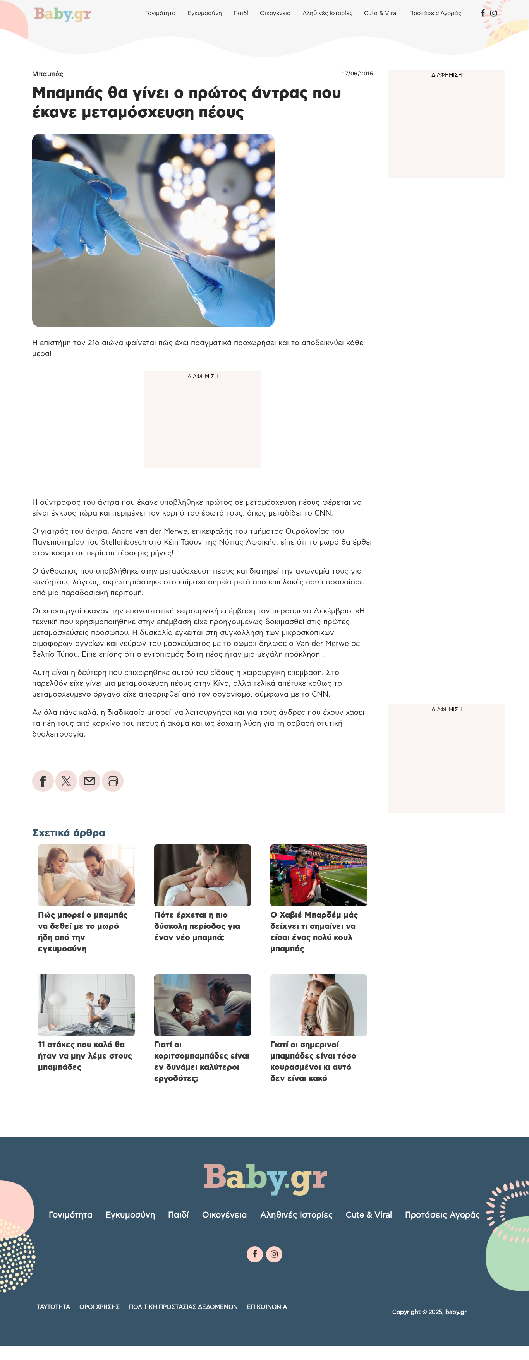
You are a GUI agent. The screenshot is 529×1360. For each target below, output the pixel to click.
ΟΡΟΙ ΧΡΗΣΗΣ (99, 1307)
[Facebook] (483, 13)
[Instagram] (493, 13)
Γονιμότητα (160, 13)
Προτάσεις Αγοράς (435, 13)
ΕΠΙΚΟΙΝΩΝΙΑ (267, 1307)
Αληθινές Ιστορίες (327, 13)
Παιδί (241, 13)
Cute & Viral (381, 13)
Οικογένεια (275, 13)
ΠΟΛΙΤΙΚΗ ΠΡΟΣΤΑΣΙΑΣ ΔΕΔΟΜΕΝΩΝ (183, 1307)
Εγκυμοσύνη (204, 13)
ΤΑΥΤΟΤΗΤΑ (53, 1307)
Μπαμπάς (48, 74)
